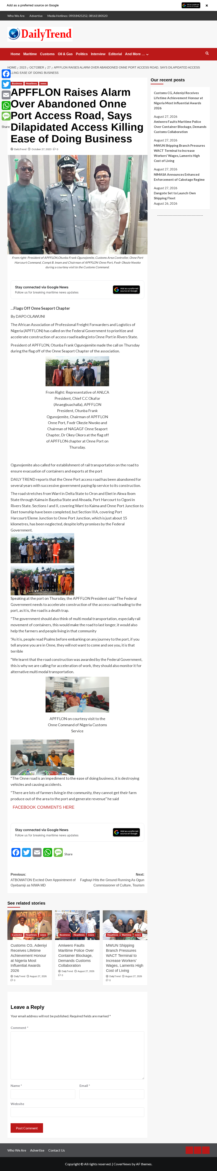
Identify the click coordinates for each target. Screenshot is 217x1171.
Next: (112, 880)
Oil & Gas (65, 54)
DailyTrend (20, 149)
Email (84, 1085)
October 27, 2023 (41, 149)
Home (15, 54)
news (43, 83)
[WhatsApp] (6, 105)
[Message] (6, 116)
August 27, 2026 (38, 976)
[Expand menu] (147, 54)
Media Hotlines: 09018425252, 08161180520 (77, 16)
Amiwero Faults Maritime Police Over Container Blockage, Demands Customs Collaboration (76, 955)
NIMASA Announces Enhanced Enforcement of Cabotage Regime (179, 177)
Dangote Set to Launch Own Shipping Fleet (175, 195)
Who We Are (16, 16)
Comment (19, 1028)
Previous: (43, 880)
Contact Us (56, 1150)
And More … (135, 54)
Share (68, 854)
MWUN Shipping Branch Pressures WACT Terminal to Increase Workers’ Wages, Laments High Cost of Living (124, 958)
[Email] (6, 95)
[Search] (207, 53)
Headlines (31, 83)
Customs (47, 54)
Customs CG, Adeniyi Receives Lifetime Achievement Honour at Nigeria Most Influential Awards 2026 (29, 958)
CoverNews (122, 1164)
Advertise (36, 16)
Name (16, 1085)
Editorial (115, 54)
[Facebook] (6, 73)
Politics (82, 54)
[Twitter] (6, 84)
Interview (98, 54)
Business (17, 83)
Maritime (30, 54)
